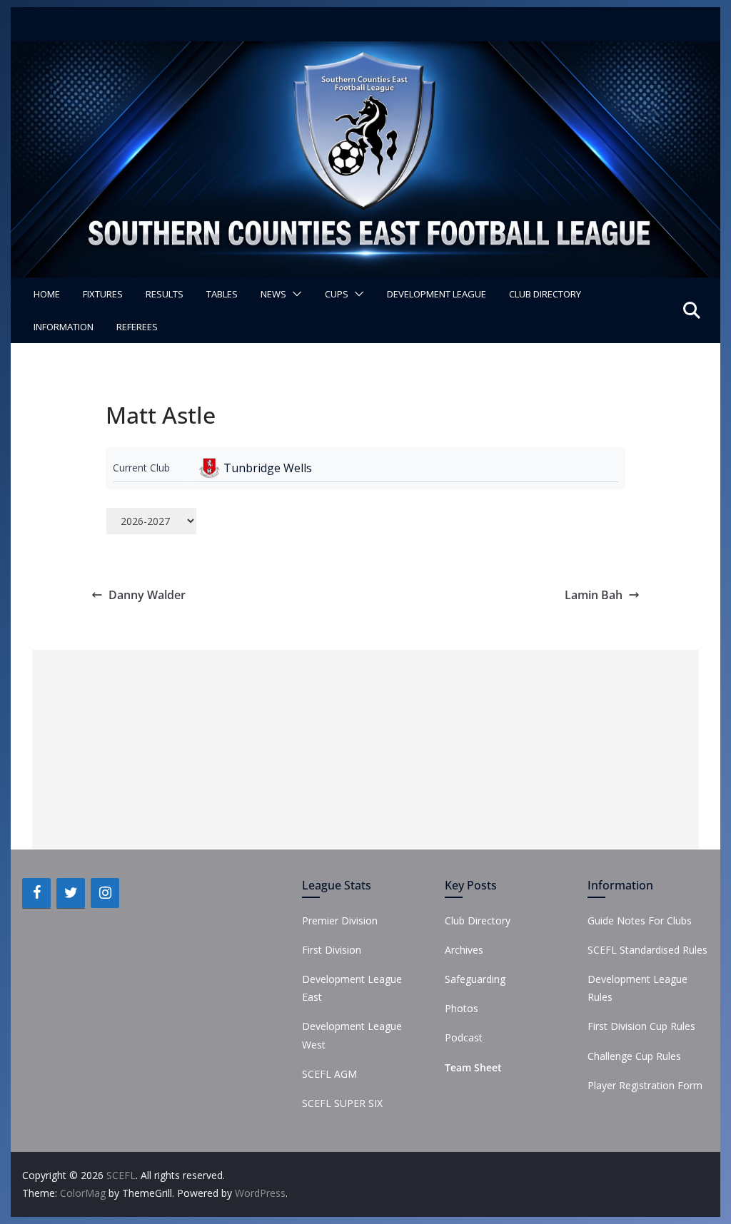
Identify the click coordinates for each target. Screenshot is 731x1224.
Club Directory (545, 293)
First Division (331, 950)
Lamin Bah (593, 595)
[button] (294, 294)
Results (164, 293)
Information (64, 326)
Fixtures (103, 293)
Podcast (464, 1037)
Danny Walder (147, 595)
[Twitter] (70, 893)
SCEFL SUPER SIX (342, 1103)
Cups (336, 293)
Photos (461, 1008)
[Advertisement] (365, 750)
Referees (137, 326)
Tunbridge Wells (267, 468)
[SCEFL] (365, 51)
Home (47, 293)
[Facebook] (36, 893)
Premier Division (340, 920)
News (273, 293)
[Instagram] (105, 893)
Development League (436, 293)
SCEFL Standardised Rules (647, 950)
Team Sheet (473, 1067)
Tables (222, 293)
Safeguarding (475, 979)
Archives (464, 950)
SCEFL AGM (329, 1074)
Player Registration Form (645, 1085)
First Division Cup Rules (641, 1026)
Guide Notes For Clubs (640, 920)
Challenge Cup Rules (634, 1056)
